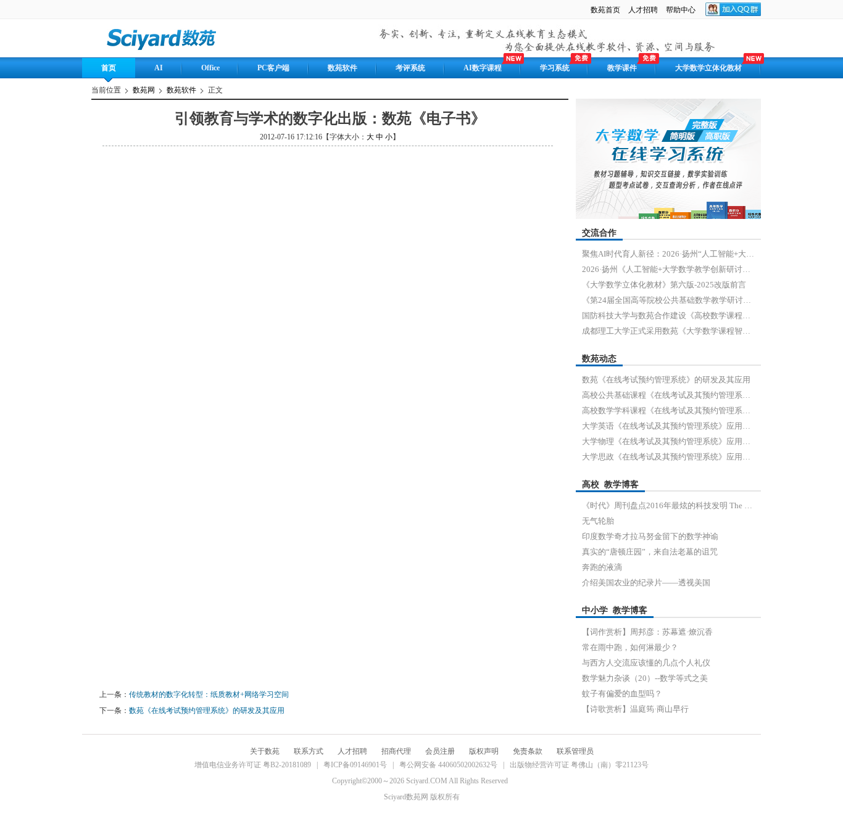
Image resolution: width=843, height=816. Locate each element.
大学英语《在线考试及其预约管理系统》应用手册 (668, 426)
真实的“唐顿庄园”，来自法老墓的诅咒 (650, 551)
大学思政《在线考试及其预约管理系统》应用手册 (668, 456)
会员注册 (440, 751)
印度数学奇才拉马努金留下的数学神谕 (650, 536)
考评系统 (410, 68)
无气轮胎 (598, 520)
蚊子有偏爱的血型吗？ (622, 693)
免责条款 (527, 751)
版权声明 (484, 751)
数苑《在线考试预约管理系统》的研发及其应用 (206, 710)
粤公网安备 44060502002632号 (448, 764)
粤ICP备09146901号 (355, 764)
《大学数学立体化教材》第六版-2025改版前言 (664, 284)
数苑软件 (342, 68)
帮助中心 (681, 10)
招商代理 (396, 751)
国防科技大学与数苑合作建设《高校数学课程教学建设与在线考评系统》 (668, 315)
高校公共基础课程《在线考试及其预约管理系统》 (668, 395)
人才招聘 (643, 10)
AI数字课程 (482, 68)
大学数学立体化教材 (708, 68)
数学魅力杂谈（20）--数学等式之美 (645, 678)
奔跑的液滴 (602, 567)
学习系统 (555, 68)
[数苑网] (162, 38)
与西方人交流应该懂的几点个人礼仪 (646, 662)
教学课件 (622, 68)
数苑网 (144, 90)
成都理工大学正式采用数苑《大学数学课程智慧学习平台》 (668, 331)
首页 (108, 68)
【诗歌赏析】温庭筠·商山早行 (635, 709)
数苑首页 (605, 10)
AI (158, 68)
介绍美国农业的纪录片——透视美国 (646, 582)
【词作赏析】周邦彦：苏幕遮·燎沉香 (647, 632)
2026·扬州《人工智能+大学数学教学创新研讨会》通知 (668, 269)
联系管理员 (575, 751)
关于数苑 (265, 751)
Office (210, 68)
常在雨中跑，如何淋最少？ (630, 647)
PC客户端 (273, 68)
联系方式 (308, 751)
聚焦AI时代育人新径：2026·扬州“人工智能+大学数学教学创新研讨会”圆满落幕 (668, 253)
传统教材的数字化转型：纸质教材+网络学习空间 (209, 694)
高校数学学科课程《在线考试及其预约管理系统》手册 (668, 410)
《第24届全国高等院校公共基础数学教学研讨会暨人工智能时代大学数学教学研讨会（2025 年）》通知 (668, 300)
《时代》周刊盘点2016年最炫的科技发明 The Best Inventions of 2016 (668, 505)
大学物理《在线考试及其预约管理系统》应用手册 (668, 441)
